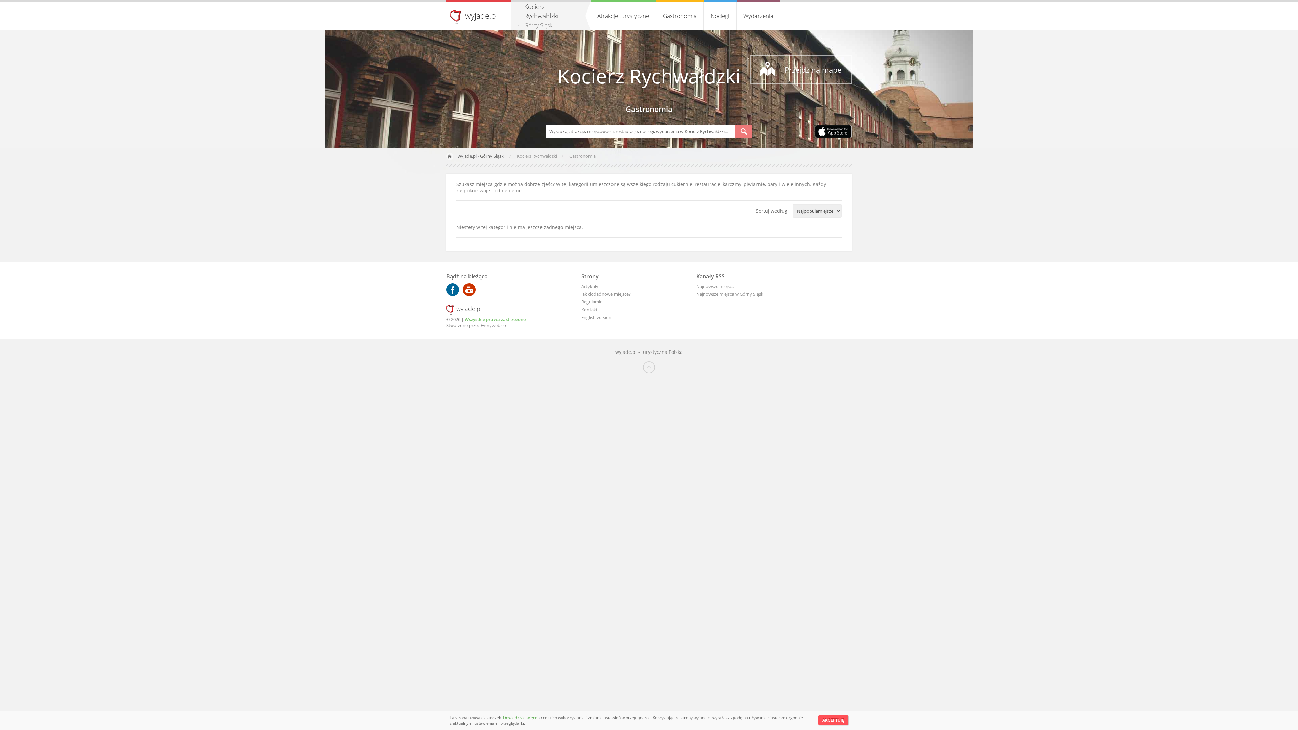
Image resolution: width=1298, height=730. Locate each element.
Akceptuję (833, 720)
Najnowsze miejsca (715, 286)
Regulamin (592, 302)
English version (596, 317)
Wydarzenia (758, 16)
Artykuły (589, 286)
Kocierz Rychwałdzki (649, 76)
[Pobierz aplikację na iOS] (833, 132)
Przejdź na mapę (813, 70)
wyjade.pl (481, 15)
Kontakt (589, 310)
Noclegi (720, 16)
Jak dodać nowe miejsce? (606, 294)
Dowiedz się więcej (521, 718)
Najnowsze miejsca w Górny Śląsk (729, 294)
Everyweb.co (493, 325)
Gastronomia (680, 16)
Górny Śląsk (538, 25)
